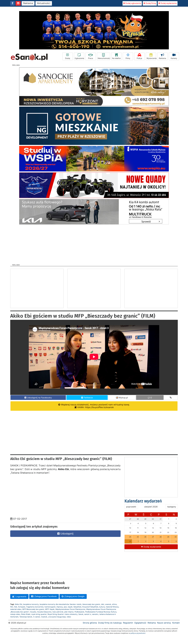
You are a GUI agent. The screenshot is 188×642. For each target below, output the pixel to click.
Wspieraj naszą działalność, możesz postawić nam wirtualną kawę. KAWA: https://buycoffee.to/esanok (95, 406)
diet (102, 604)
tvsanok (44, 617)
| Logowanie (20, 596)
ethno (114, 604)
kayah (70, 607)
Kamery (174, 58)
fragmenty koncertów (34, 607)
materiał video (15, 609)
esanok (108, 604)
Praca (90, 58)
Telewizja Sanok (25, 617)
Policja (139, 58)
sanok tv (87, 614)
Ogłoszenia (79, 58)
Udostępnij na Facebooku (39, 397)
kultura (102, 607)
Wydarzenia (151, 58)
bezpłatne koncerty (31, 604)
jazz (65, 607)
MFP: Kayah (49, 609)
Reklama (28, 3)
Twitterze (88, 397)
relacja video (15, 614)
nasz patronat (57, 612)
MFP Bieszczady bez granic (33, 609)
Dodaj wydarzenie (168, 3)
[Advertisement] (94, 243)
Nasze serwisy (164, 622)
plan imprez (69, 612)
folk (15, 607)
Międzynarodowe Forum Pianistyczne (70, 609)
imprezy (60, 607)
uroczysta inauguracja (57, 617)
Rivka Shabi (25, 614)
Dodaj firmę (150, 3)
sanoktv (95, 614)
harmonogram (50, 607)
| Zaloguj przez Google (74, 596)
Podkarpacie (79, 612)
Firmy (128, 58)
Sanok (80, 614)
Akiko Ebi (18, 604)
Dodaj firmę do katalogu (110, 622)
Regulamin (128, 622)
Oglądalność (140, 622)
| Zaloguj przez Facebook (45, 596)
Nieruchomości (104, 58)
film (11, 607)
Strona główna (90, 622)
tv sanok (36, 617)
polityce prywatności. (138, 633)
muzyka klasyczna (44, 612)
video (69, 617)
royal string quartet (39, 614)
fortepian (21, 607)
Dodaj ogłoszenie (133, 3)
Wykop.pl (123, 397)
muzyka (33, 612)
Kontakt (176, 622)
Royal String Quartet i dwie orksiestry (62, 614)
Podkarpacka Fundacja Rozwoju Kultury (101, 612)
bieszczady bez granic (91, 604)
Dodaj (67, 58)
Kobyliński (77, 607)
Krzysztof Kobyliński (90, 607)
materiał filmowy (112, 607)
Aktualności (43, 3)
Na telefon (116, 58)
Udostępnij (66, 533)
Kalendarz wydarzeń (143, 501)
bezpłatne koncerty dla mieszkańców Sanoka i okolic (60, 604)
